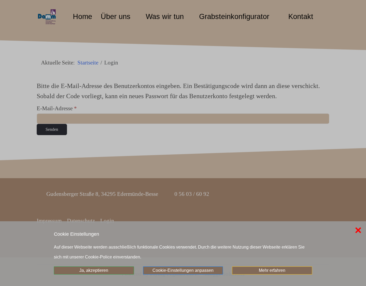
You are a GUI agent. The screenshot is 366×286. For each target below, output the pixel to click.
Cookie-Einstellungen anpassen (183, 270)
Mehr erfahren (272, 270)
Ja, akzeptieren (93, 270)
